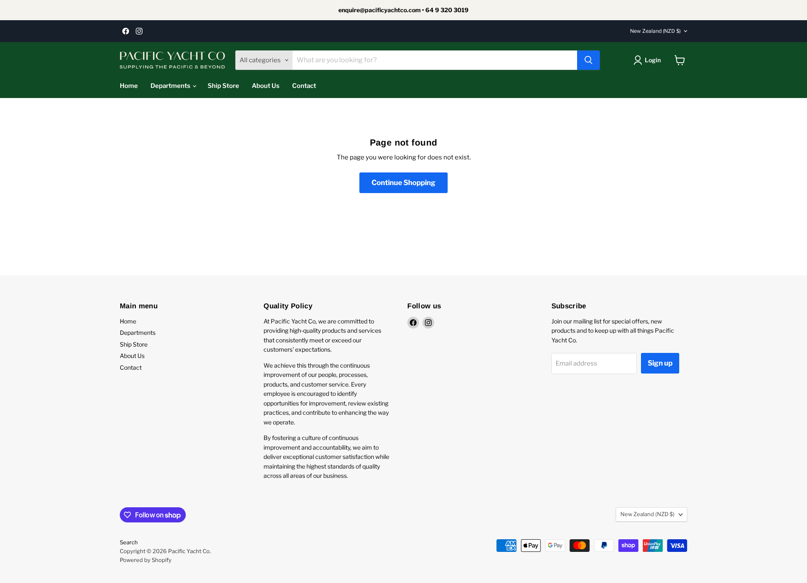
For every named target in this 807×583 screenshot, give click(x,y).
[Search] (588, 60)
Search (129, 542)
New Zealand (655, 31)
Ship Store (223, 86)
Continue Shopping (403, 182)
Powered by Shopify (145, 559)
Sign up (660, 363)
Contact (304, 86)
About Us (266, 86)
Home (129, 86)
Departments (171, 86)
